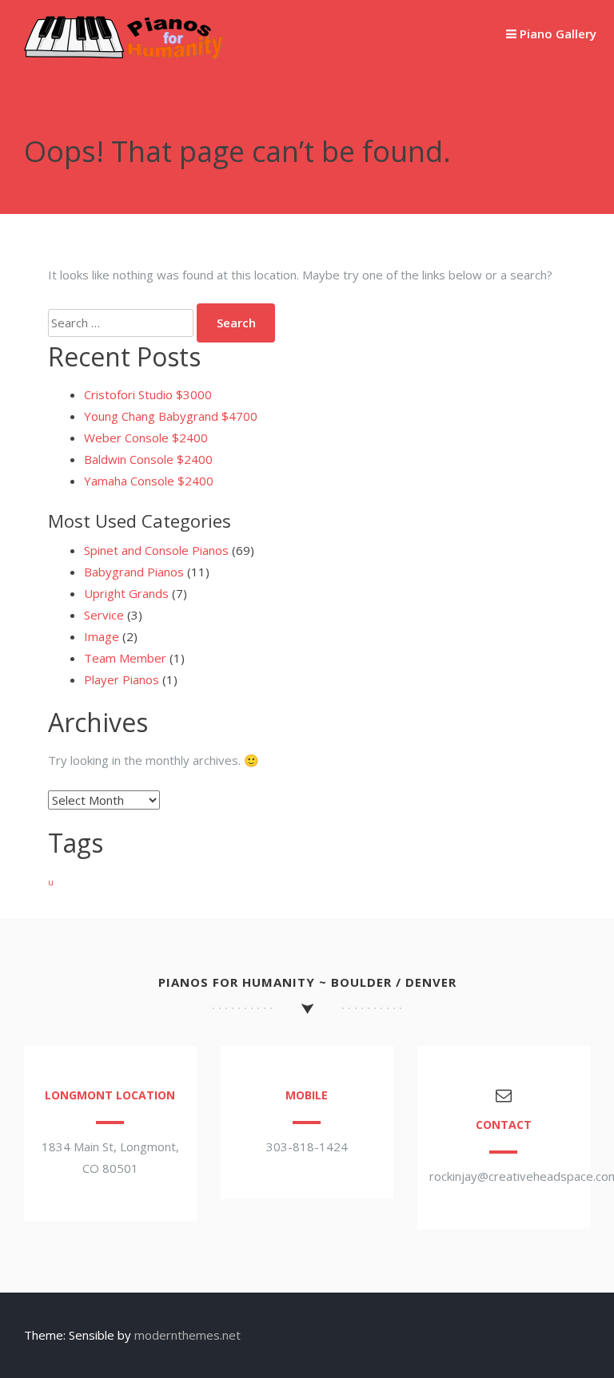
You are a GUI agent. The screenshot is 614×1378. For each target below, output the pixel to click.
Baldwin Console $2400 (148, 459)
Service (104, 615)
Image (101, 636)
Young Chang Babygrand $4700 (170, 416)
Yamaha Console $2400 (148, 481)
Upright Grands (126, 593)
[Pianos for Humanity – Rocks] (124, 54)
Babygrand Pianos (134, 572)
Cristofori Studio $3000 (148, 394)
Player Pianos (121, 679)
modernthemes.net (187, 1335)
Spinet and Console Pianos (156, 550)
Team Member (125, 658)
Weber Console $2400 (146, 437)
